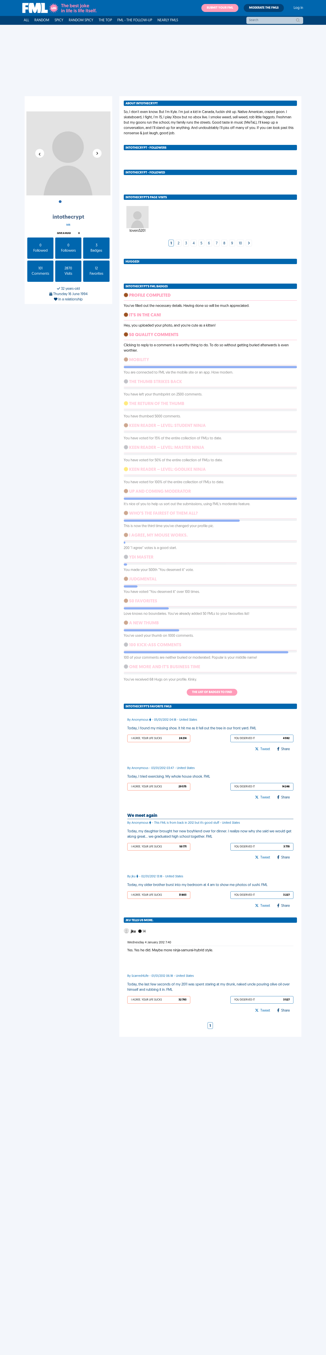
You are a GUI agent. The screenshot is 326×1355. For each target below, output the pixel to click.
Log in (298, 8)
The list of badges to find (212, 692)
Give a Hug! (64, 233)
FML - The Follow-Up (134, 20)
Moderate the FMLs (264, 8)
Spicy (59, 20)
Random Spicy (81, 20)
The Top (105, 20)
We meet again (142, 816)
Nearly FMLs (167, 20)
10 (240, 243)
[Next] (249, 243)
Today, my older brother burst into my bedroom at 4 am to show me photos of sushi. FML (197, 885)
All (26, 20)
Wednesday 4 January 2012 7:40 (149, 942)
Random (41, 20)
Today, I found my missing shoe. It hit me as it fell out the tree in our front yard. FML (191, 728)
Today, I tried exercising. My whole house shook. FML (168, 777)
